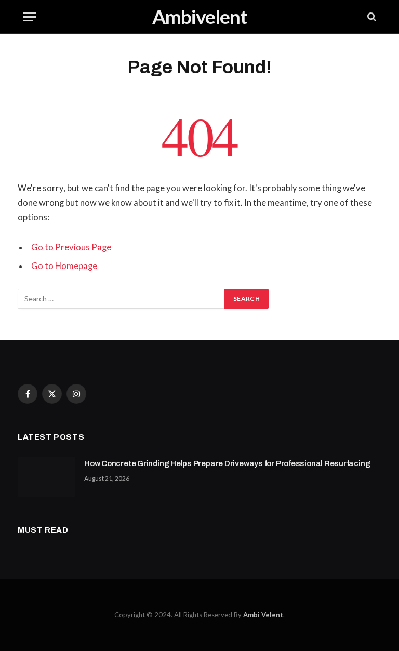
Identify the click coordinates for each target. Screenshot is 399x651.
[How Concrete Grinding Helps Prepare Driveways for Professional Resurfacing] (46, 477)
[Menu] (29, 17)
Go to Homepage (64, 266)
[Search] (370, 17)
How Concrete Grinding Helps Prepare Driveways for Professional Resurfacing (227, 463)
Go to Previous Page (71, 247)
